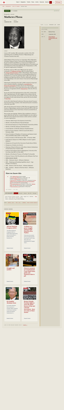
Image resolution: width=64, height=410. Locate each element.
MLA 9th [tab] (29, 193)
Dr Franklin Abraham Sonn (11, 302)
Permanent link (52, 24)
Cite (44, 24)
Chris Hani (7, 98)
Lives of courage (16, 6)
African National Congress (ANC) (12, 227)
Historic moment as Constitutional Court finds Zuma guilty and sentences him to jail (29, 272)
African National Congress (12, 72)
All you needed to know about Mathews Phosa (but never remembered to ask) (23, 181)
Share (58, 24)
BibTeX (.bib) (11, 202)
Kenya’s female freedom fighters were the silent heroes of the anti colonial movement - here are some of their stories (29, 307)
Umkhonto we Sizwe (16, 71)
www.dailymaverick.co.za (15, 184)
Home (3, 6)
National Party (24, 88)
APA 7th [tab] (16, 193)
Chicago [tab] (34, 193)
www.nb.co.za (13, 180)
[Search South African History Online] (50, 2)
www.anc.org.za (14, 177)
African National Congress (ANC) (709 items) (53, 38)
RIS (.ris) (18, 202)
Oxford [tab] (25, 193)
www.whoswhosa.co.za (15, 186)
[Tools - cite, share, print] (53, 2)
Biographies (8, 6)
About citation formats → (32, 202)
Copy (36, 196)
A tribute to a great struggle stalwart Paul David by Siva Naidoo (28, 229)
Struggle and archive (11, 268)
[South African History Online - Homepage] (4, 2)
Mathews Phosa (16, 176)
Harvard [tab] (20, 193)
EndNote (24, 202)
